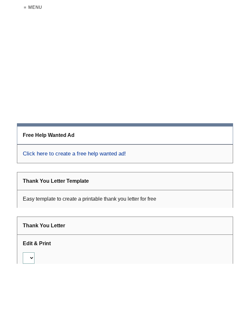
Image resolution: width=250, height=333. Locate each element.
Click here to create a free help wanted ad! (74, 154)
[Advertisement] (125, 68)
